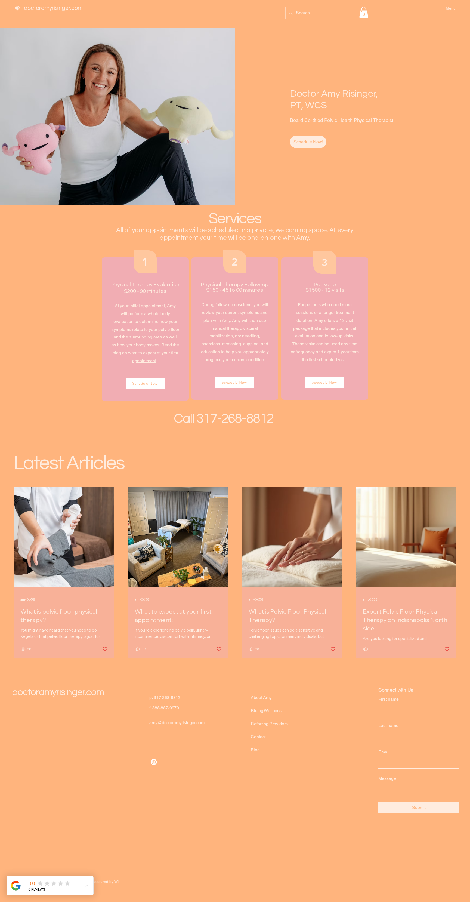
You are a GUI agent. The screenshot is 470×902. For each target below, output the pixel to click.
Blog (255, 749)
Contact (258, 736)
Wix (117, 881)
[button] (363, 12)
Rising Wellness (266, 710)
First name (388, 699)
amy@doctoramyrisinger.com (176, 722)
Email (383, 752)
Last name (388, 725)
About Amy (261, 697)
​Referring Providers (269, 723)
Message (387, 778)
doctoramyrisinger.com (53, 8)
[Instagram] (153, 762)
